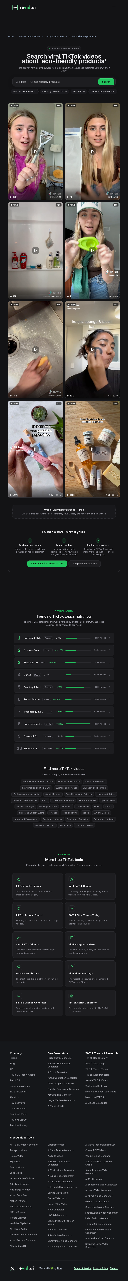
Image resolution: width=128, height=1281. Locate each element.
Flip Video (15, 1161)
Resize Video (17, 1167)
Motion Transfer (18, 1201)
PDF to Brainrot (17, 1212)
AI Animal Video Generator (98, 1196)
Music (97, 806)
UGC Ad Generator (57, 1215)
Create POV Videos (95, 1150)
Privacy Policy (100, 1268)
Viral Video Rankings (96, 1086)
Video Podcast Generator (23, 1240)
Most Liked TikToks (95, 1097)
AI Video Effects (56, 1106)
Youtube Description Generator (64, 1089)
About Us (14, 1097)
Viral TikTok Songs (95, 1063)
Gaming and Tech (48, 806)
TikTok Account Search (97, 1074)
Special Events (108, 800)
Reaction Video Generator (23, 1234)
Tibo (59, 1268)
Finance (53, 812)
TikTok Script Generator (60, 1058)
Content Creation (84, 825)
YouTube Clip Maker (20, 1223)
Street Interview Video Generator (96, 1172)
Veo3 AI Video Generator (98, 1156)
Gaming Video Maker (58, 1192)
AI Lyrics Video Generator (61, 1176)
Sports (108, 806)
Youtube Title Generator (60, 1094)
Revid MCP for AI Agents (22, 1074)
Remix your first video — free (47, 563)
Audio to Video (55, 1156)
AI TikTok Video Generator (24, 1144)
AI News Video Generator (98, 1190)
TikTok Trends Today (96, 1069)
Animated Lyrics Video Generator (59, 1163)
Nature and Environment (25, 819)
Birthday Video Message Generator (98, 1231)
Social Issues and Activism (79, 794)
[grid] (64, 301)
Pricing (13, 1058)
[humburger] (114, 7)
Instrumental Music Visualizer (62, 1187)
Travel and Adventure (63, 800)
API (11, 1069)
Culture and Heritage (104, 819)
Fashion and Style (25, 806)
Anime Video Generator (60, 1235)
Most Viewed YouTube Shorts (100, 1091)
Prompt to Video (18, 1150)
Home (11, 36)
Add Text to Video (19, 1184)
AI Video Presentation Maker (100, 1144)
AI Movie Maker (18, 1245)
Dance (86, 812)
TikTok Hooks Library (96, 1058)
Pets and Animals (87, 800)
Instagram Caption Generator (62, 1078)
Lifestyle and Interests (56, 36)
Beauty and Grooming (77, 819)
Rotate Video (17, 1156)
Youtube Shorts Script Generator (59, 1065)
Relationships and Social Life (36, 788)
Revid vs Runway (19, 1125)
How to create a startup (24, 91)
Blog (12, 1063)
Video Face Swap (19, 1195)
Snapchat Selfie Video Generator (96, 1245)
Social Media (82, 806)
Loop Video (16, 1172)
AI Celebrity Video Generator (62, 1246)
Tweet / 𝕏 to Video (57, 1204)
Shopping (66, 806)
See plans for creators (84, 563)
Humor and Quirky (106, 794)
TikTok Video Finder (29, 36)
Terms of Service (82, 1268)
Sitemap (114, 1268)
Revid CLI (15, 1080)
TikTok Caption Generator (61, 1083)
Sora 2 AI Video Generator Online (99, 1163)
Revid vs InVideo (18, 1114)
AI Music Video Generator (61, 1170)
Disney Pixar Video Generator (63, 1240)
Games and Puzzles (44, 825)
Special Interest (53, 794)
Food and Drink (70, 812)
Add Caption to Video (21, 1206)
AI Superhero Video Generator (101, 1184)
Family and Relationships (25, 800)
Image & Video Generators (61, 1100)
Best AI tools (79, 91)
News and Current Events (31, 812)
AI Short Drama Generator (61, 1150)
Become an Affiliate (20, 1086)
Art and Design (101, 812)
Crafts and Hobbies (52, 819)
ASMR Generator (94, 1179)
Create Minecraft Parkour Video (61, 1222)
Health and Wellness (95, 781)
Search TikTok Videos (96, 1080)
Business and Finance (66, 788)
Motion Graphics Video (97, 1201)
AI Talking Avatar (18, 1229)
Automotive (65, 825)
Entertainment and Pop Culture (38, 781)
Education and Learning (94, 788)
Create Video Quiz (57, 1198)
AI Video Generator (57, 1229)
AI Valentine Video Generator (100, 1238)
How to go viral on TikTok (54, 91)
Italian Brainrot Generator (98, 1218)
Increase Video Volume (22, 1178)
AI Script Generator (57, 1072)
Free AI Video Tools (22, 1137)
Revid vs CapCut (18, 1119)
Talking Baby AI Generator (98, 1224)
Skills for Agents (18, 1091)
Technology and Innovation (26, 794)
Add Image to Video (20, 1189)
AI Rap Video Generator (60, 1181)
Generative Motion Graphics (99, 1207)
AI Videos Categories (96, 1103)
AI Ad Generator (56, 1209)
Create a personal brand (103, 91)
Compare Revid (18, 1108)
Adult (44, 800)
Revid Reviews (17, 1103)
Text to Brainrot (18, 1217)
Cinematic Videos (57, 1144)
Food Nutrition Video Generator (101, 1212)
